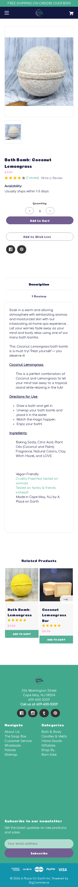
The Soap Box (15, 736)
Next (66, 599)
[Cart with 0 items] (66, 11)
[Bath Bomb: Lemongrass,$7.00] (21, 584)
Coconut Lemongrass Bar (54, 614)
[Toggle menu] (10, 13)
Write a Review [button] (51, 178)
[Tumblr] (44, 713)
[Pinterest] (22, 249)
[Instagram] (33, 713)
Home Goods (51, 741)
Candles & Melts (54, 736)
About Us (12, 732)
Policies (10, 750)
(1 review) (33, 178)
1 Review (39, 296)
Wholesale (13, 745)
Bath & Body (51, 732)
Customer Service (18, 741)
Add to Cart (22, 633)
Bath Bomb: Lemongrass (20, 611)
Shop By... (48, 750)
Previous (11, 599)
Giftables (48, 745)
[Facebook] (10, 249)
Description (39, 284)
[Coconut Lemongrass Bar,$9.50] (56, 584)
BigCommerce (39, 882)
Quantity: (39, 203)
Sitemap (11, 754)
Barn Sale (49, 754)
